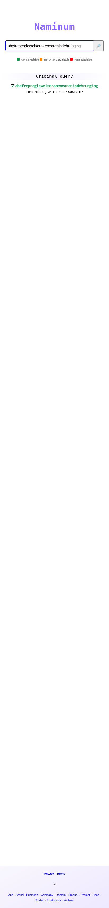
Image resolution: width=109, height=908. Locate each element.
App (10, 894)
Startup (39, 900)
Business (32, 894)
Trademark (54, 900)
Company (47, 894)
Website (69, 900)
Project (85, 894)
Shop (96, 894)
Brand (20, 894)
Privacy (49, 873)
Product (73, 894)
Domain (61, 894)
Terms (61, 873)
